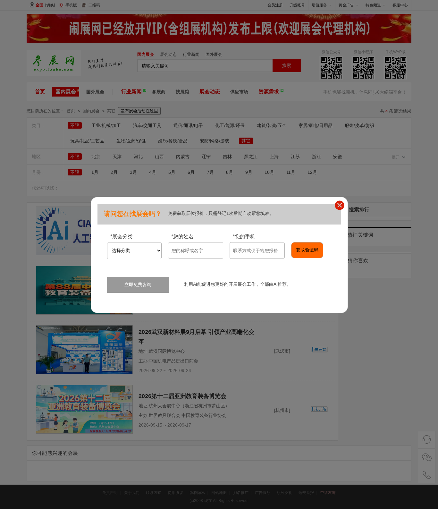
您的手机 (244, 236)
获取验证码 (307, 249)
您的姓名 (182, 236)
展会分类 (121, 236)
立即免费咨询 (137, 284)
